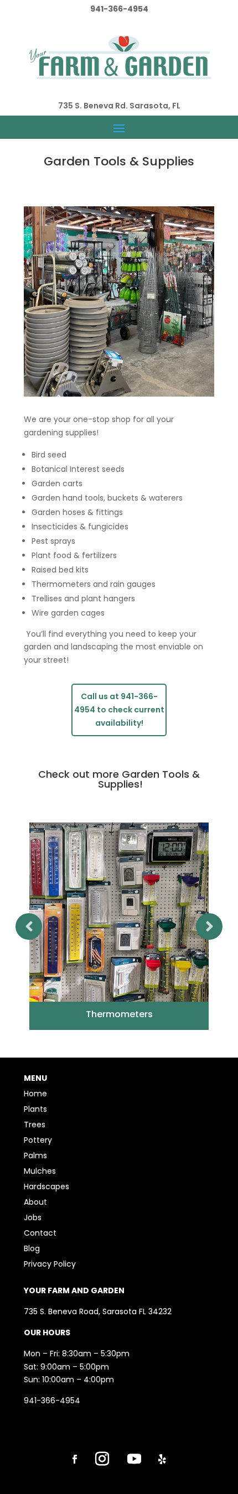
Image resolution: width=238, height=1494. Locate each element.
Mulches (40, 1171)
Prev (28, 926)
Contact (40, 1232)
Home (35, 1093)
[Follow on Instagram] (102, 1459)
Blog (32, 1248)
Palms (35, 1155)
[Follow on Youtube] (134, 1459)
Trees (34, 1124)
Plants (35, 1109)
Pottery (38, 1140)
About (35, 1201)
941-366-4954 (52, 1400)
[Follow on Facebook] (75, 1459)
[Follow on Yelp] (162, 1459)
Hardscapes (46, 1186)
